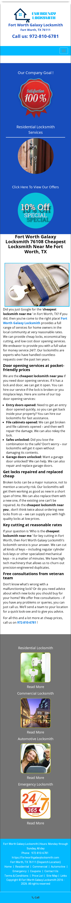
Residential (22, 866)
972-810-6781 (44, 36)
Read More (35, 686)
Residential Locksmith (35, 648)
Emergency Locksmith (35, 784)
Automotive (58, 866)
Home (8, 866)
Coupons (35, 871)
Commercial (40, 866)
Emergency (20, 871)
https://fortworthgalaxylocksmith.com (35, 857)
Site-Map (52, 875)
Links (64, 875)
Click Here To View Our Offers (35, 187)
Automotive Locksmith (35, 738)
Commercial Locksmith (35, 693)
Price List (37, 875)
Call (36, 897)
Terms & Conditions (16, 875)
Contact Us (51, 871)
